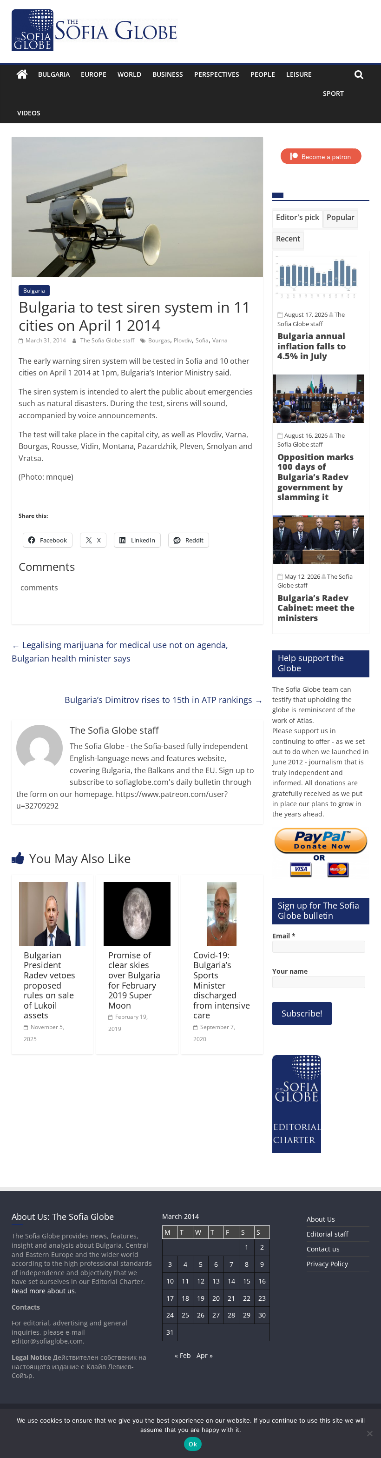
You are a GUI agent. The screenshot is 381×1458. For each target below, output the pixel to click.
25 (185, 1315)
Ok (193, 1444)
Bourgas (159, 340)
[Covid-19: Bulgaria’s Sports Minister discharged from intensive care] (222, 888)
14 (231, 1281)
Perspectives (216, 74)
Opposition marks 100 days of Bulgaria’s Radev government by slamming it (315, 476)
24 (170, 1315)
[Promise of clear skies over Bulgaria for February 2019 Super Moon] (137, 888)
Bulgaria (54, 74)
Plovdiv (183, 340)
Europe (93, 74)
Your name (290, 971)
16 (262, 1281)
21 (231, 1298)
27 (216, 1315)
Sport (333, 93)
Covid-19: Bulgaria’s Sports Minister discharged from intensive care (221, 985)
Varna (220, 340)
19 (200, 1298)
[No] (369, 1433)
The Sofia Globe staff (108, 340)
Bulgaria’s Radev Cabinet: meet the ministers (316, 607)
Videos (28, 112)
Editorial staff (327, 1234)
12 (200, 1281)
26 (200, 1315)
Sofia (202, 340)
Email (284, 935)
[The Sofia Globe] (22, 74)
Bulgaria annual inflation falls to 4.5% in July (311, 345)
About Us (321, 1219)
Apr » (205, 1355)
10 (170, 1281)
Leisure (299, 74)
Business (167, 74)
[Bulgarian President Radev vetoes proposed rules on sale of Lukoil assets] (52, 888)
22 (246, 1298)
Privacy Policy (327, 1263)
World (129, 74)
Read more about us (43, 1290)
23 (262, 1298)
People (262, 74)
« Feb (183, 1355)
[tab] (297, 219)
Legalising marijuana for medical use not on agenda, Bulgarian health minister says (120, 651)
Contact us (323, 1248)
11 (185, 1281)
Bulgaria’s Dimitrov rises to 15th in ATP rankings (164, 699)
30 (262, 1315)
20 (216, 1298)
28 (231, 1315)
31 (170, 1332)
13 (216, 1281)
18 (185, 1298)
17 (170, 1298)
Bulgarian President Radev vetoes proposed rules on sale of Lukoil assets (49, 985)
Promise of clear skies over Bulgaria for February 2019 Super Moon (134, 980)
